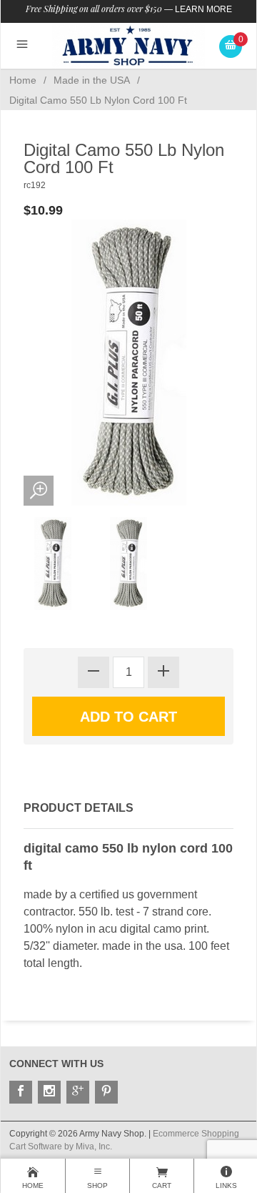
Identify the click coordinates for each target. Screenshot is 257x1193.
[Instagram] (49, 1092)
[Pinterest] (106, 1092)
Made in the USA (92, 80)
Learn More (203, 9)
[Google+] (77, 1092)
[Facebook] (20, 1092)
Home (22, 80)
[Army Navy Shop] (129, 45)
